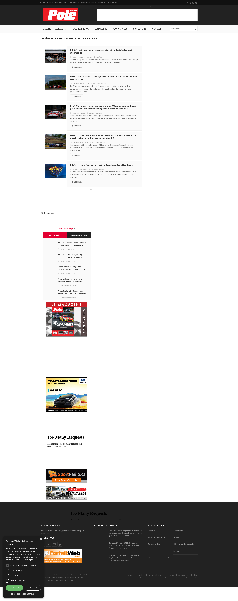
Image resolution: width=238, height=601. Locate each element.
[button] (23, 593)
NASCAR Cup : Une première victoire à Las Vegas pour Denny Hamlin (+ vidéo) (125, 531)
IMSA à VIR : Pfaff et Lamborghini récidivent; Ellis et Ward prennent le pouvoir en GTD (104, 77)
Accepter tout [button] (14, 588)
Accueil (47, 29)
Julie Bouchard (97, 57)
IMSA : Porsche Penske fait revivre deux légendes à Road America (103, 164)
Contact (156, 29)
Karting (176, 551)
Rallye (176, 537)
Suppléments (139, 29)
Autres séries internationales (155, 545)
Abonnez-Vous (120, 29)
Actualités (61, 29)
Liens (196, 575)
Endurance (178, 530)
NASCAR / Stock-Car (157, 537)
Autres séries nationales (160, 558)
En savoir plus (28, 559)
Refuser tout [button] (32, 588)
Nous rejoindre (192, 578)
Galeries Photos (80, 29)
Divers (175, 558)
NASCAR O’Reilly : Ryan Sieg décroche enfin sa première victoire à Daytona (70, 257)
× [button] (41, 539)
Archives (143, 578)
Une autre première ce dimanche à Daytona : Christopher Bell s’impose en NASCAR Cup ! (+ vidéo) (126, 557)
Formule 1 (152, 530)
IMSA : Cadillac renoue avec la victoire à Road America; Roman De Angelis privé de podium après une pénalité (103, 136)
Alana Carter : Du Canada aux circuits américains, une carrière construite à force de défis (72, 294)
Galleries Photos (154, 575)
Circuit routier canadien (184, 544)
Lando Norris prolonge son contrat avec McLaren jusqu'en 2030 (71, 269)
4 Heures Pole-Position (173, 578)
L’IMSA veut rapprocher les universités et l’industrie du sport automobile (101, 51)
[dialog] (23, 567)
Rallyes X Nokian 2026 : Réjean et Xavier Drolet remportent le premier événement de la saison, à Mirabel (125, 545)
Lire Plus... (78, 67)
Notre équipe (156, 578)
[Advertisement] (92, 198)
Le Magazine (101, 29)
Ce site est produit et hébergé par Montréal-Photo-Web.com (62, 578)
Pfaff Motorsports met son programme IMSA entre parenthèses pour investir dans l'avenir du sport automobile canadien (103, 107)
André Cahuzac (101, 84)
